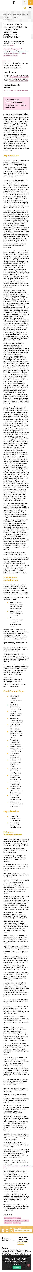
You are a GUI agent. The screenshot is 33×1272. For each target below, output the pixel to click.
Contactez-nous (22, 1237)
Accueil (5, 14)
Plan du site (20, 1244)
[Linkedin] (11, 1230)
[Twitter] (7, 1230)
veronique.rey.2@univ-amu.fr (18, 81)
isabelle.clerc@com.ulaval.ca (19, 77)
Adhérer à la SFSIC (22, 1239)
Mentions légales (22, 1241)
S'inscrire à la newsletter (22, 1230)
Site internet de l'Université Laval (17, 90)
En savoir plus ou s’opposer (20, 1263)
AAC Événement (14, 14)
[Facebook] (3, 1230)
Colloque (22, 14)
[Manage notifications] (28, 1265)
